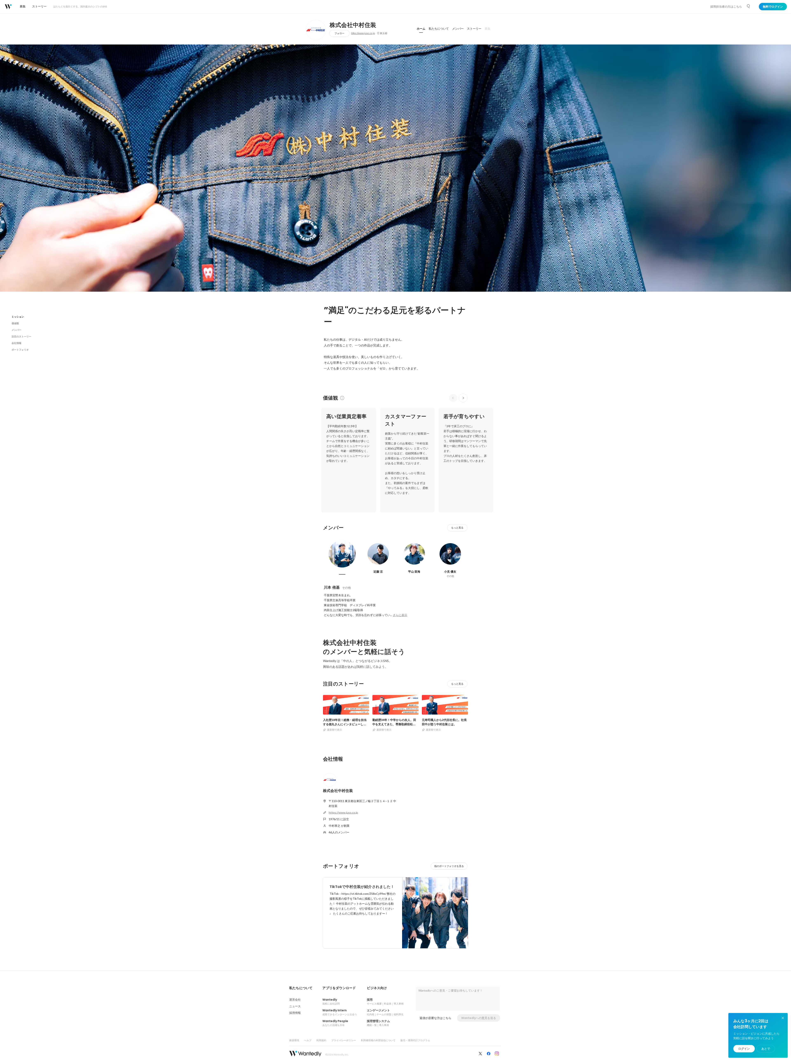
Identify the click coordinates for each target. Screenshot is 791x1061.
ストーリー (474, 28)
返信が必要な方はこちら (435, 1018)
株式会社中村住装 (353, 25)
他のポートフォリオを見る (449, 866)
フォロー (339, 33)
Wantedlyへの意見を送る (478, 1018)
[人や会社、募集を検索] (748, 6)
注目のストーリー (21, 336)
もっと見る (457, 527)
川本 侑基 (332, 587)
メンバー (458, 28)
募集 (487, 28)
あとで (765, 1049)
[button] (300, 988)
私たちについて (439, 28)
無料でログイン (773, 7)
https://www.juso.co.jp (363, 33)
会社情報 (16, 343)
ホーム (421, 28)
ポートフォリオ (20, 349)
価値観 (15, 323)
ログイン (744, 1049)
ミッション (18, 316)
